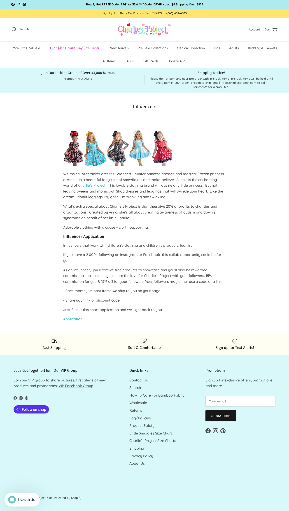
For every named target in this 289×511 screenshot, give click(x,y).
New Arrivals (119, 48)
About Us (137, 463)
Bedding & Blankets (262, 48)
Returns (135, 410)
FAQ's (129, 61)
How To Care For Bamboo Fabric (156, 395)
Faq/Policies (140, 418)
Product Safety (141, 425)
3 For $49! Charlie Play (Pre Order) (74, 48)
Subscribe (220, 416)
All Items (109, 61)
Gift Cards (150, 61)
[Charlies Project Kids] (144, 29)
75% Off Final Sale (26, 48)
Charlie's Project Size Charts (152, 440)
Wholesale (138, 402)
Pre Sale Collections (153, 48)
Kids (217, 48)
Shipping (136, 448)
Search (135, 387)
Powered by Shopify (67, 497)
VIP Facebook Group (75, 385)
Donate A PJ (177, 61)
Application (72, 319)
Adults (234, 48)
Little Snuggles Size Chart (150, 433)
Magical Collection (191, 48)
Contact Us (138, 380)
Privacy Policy (141, 456)
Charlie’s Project (91, 185)
